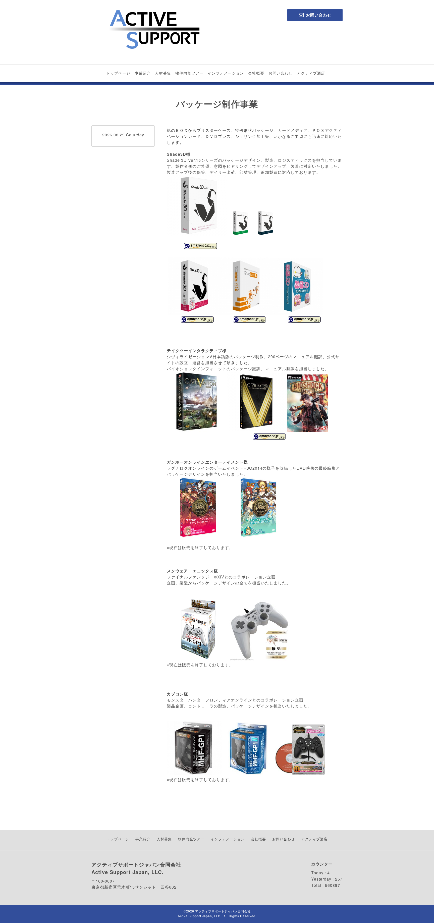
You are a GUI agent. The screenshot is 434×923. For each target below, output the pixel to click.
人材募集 (163, 73)
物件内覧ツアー (189, 73)
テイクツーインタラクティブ (194, 350)
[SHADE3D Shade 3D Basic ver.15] (197, 234)
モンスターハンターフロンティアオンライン (209, 700)
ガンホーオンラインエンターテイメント (205, 462)
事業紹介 (143, 73)
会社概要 (256, 73)
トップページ (118, 73)
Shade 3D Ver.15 (184, 160)
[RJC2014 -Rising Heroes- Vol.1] (167, 542)
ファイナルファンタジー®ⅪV (195, 577)
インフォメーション (226, 73)
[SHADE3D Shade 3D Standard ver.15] (239, 234)
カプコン (175, 694)
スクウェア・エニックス (190, 571)
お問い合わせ (280, 73)
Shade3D (176, 154)
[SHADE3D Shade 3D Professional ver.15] (264, 234)
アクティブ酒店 (311, 73)
